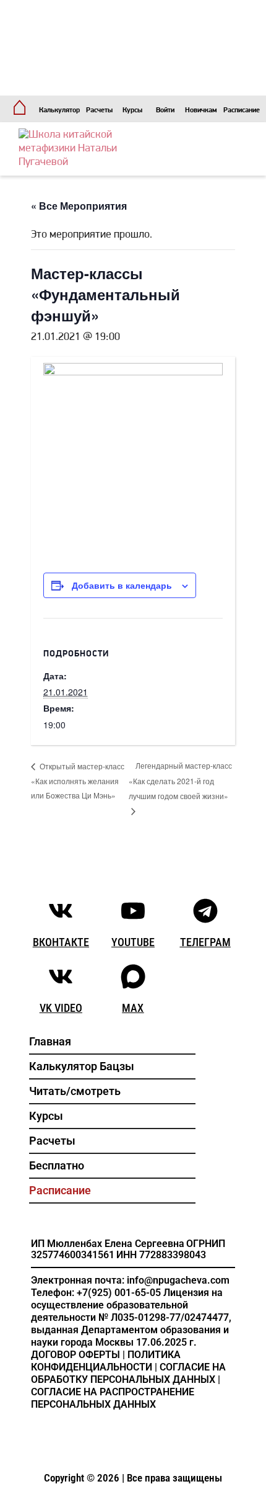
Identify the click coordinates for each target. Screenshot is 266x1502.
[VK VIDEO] (60, 976)
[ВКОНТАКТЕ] (60, 910)
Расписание (241, 110)
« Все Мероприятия (79, 206)
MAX (133, 1007)
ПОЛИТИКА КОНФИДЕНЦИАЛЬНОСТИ (106, 1361)
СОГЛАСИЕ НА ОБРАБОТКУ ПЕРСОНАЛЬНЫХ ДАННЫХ (128, 1373)
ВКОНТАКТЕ (61, 942)
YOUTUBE (133, 942)
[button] (123, 48)
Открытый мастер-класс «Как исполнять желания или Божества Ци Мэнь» (77, 780)
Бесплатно (56, 1165)
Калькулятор (59, 110)
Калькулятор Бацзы (81, 1066)
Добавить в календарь (122, 585)
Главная (50, 1041)
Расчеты (99, 110)
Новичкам (201, 110)
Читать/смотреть (75, 1090)
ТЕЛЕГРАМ (205, 942)
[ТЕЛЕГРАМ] (205, 910)
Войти (165, 110)
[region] (133, 48)
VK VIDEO (61, 1007)
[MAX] (133, 976)
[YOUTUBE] (133, 910)
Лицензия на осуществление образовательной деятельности (127, 1305)
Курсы (132, 110)
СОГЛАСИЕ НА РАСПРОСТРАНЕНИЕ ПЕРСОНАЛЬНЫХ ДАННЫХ (112, 1398)
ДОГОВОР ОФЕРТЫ (75, 1355)
